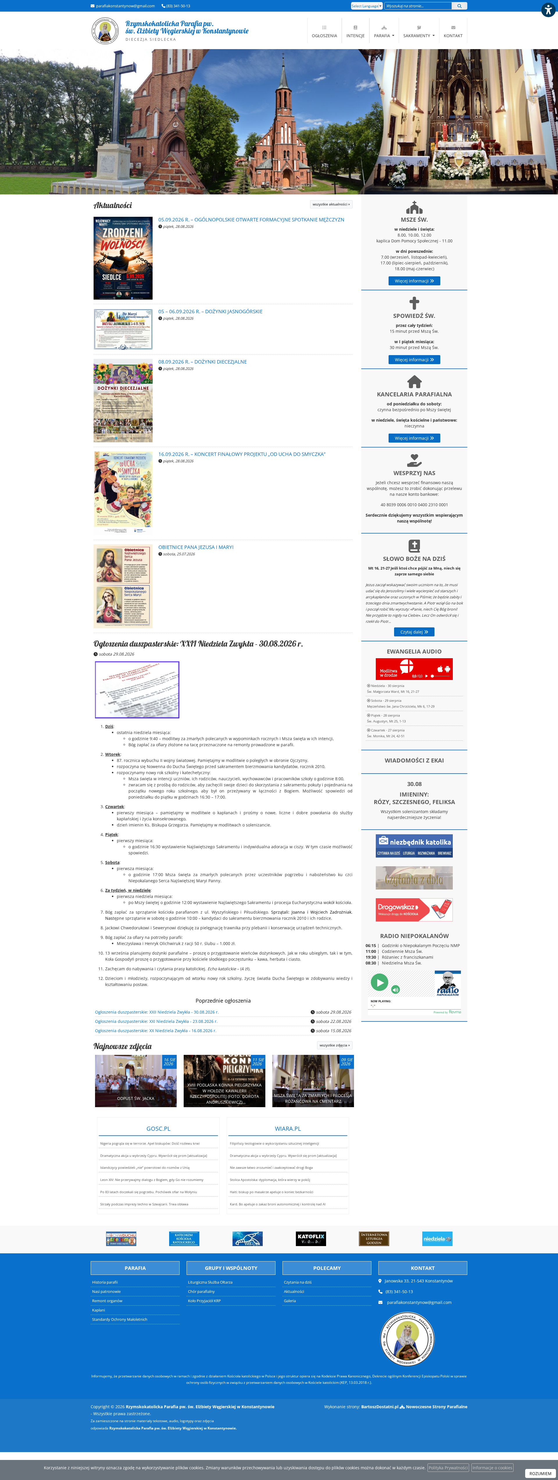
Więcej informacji (412, 281)
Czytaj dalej (412, 632)
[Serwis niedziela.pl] (386, 1239)
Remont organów (107, 1300)
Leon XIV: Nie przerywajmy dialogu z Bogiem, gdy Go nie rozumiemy (151, 1179)
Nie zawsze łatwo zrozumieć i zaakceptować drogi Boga (271, 1167)
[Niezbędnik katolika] (414, 845)
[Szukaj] (459, 6)
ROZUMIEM (541, 1473)
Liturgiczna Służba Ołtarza (210, 1282)
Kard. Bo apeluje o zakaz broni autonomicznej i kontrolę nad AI (278, 1204)
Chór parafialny (201, 1291)
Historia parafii (105, 1282)
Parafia (382, 35)
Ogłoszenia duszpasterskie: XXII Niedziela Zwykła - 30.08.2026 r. (198, 643)
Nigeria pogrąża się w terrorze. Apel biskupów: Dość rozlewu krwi (150, 1143)
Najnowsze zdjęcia (122, 1046)
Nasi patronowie (106, 1291)
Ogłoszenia (324, 35)
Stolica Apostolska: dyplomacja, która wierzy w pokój (270, 1179)
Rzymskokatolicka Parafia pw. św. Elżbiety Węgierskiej (170, 30)
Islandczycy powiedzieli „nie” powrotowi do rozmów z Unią (144, 1167)
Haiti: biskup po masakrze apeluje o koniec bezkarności (271, 1192)
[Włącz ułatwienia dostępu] (548, 10)
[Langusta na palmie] (197, 1239)
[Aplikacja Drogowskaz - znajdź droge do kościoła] (414, 909)
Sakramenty (417, 35)
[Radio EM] (450, 1239)
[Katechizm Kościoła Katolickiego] (133, 1239)
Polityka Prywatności (448, 1467)
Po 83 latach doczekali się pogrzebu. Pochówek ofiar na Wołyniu (148, 1192)
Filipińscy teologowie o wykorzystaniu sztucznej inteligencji (274, 1143)
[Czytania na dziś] (414, 877)
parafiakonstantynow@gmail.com (125, 5)
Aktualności (113, 205)
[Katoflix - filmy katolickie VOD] (260, 1239)
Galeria (290, 1300)
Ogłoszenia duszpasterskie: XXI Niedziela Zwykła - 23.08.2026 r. (156, 1021)
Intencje (355, 35)
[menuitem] (324, 30)
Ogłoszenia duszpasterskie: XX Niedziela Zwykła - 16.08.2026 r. (156, 1030)
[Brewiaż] (323, 1239)
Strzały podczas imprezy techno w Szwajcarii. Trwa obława (144, 1204)
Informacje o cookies (492, 1467)
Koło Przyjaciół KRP (204, 1300)
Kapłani (98, 1310)
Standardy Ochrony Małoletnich (119, 1319)
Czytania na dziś (298, 1282)
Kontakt (453, 35)
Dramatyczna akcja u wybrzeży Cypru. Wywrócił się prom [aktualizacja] (153, 1155)
